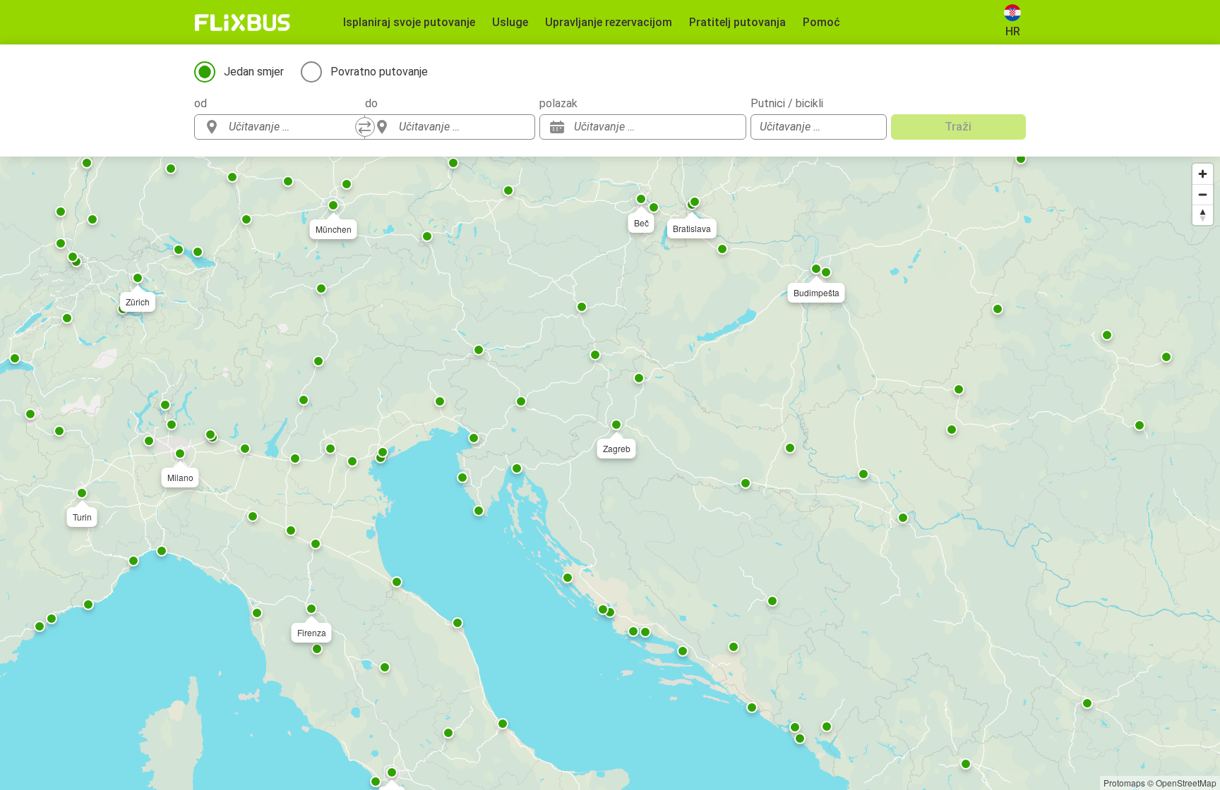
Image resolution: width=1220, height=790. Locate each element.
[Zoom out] (1202, 194)
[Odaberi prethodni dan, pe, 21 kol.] (707, 127)
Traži (958, 126)
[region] (610, 473)
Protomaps (1124, 783)
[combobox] (292, 127)
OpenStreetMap (1186, 783)
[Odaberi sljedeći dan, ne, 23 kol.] (728, 127)
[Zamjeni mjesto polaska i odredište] (365, 127)
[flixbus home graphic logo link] (242, 22)
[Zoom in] (1202, 174)
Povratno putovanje (379, 71)
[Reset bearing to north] (1202, 215)
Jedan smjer (254, 71)
